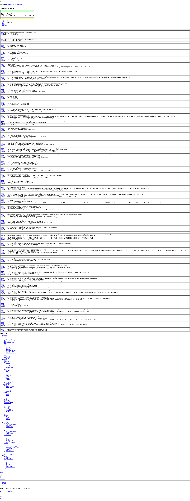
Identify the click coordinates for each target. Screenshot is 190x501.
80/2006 (2, 226)
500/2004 (2, 200)
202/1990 (2, 52)
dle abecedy (8, 363)
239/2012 (2, 279)
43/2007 (2, 239)
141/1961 (2, 42)
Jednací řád (6, 344)
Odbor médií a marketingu (10, 442)
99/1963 (2, 44)
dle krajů (7, 368)
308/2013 (2, 286)
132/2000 (2, 109)
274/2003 (2, 181)
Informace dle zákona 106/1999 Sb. (6, 491)
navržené (7, 417)
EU (6, 465)
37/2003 (2, 174)
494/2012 (2, 281)
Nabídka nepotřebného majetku (11, 353)
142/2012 (2, 275)
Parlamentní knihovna (7, 355)
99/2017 (2, 309)
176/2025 (2, 325)
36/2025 (2, 323)
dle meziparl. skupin (9, 367)
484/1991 (2, 58)
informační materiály (9, 433)
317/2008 (2, 252)
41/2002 (2, 143)
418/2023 (2, 319)
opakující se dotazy (9, 448)
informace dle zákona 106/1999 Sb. (11, 446)
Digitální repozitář (7, 401)
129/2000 (2, 34)
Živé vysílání (6, 392)
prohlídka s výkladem (9, 426)
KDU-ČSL (8, 373)
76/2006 (2, 224)
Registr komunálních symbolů (9, 451)
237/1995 (2, 78)
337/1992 (2, 60)
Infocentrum (6, 430)
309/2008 (2, 249)
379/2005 (2, 216)
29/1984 (2, 46)
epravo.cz (3, 24)
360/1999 (2, 89)
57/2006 (2, 223)
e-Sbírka (3, 21)
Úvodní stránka (4, 335)
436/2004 (2, 199)
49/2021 (2, 316)
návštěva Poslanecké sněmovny (11, 431)
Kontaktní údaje (6, 456)
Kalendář (5, 385)
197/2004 (2, 189)
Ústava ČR (6, 343)
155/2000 (2, 111)
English (1, 472)
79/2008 (2, 245)
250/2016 (2, 40)
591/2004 (2, 206)
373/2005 (2, 215)
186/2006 (2, 228)
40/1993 (2, 125)
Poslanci (5, 362)
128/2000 (2, 33)
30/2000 (2, 91)
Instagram (1, 498)
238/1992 (2, 124)
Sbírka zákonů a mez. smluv (18, 4)
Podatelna (7, 457)
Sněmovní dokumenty (7, 414)
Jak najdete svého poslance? (8, 459)
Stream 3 (7, 395)
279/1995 (2, 80)
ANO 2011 (8, 370)
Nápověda (4, 483)
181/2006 (2, 227)
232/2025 (2, 326)
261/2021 (2, 317)
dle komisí (8, 365)
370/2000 (2, 116)
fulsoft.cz (3, 27)
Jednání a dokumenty (10, 4)
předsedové (8, 378)
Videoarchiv (8, 398)
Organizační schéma (9, 347)
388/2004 (2, 195)
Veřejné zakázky (8, 349)
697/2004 (2, 208)
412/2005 (2, 220)
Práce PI (7, 358)
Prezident (7, 461)
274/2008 (2, 246)
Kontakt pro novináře (9, 440)
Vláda (7, 463)
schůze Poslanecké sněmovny (11, 424)
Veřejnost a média (5, 422)
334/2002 (2, 169)
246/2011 (2, 272)
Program (7, 439)
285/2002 (2, 158)
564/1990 (2, 53)
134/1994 (2, 71)
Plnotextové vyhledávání (5, 476)
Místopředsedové (7, 361)
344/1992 (2, 61)
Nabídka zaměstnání (9, 352)
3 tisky (7, 18)
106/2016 (2, 298)
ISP (1, 479)
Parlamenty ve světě (9, 466)
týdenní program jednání (10, 386)
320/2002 (2, 39)
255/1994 (2, 76)
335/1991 (2, 54)
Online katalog (8, 356)
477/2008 (2, 254)
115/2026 (2, 329)
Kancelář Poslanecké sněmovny (9, 346)
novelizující (8, 419)
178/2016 (2, 299)
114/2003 (2, 177)
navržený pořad (8, 389)
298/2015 (2, 297)
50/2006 (2, 222)
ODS (7, 371)
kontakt (7, 434)
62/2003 (2, 176)
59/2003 (2, 175)
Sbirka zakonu (4, 22)
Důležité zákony (6, 345)
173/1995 (2, 128)
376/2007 (2, 243)
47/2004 (2, 188)
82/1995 (2, 77)
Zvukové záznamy (9, 397)
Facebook (1, 495)
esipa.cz (3, 26)
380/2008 (2, 253)
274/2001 (2, 122)
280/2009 (2, 261)
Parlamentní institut (7, 357)
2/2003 (2, 171)
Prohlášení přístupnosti (5, 484)
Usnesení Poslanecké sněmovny (9, 402)
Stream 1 (7, 393)
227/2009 (2, 260)
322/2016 (2, 305)
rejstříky (7, 413)
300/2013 (2, 284)
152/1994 (2, 32)
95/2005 (2, 209)
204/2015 (2, 294)
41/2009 (2, 258)
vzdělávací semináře (9, 432)
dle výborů (8, 364)
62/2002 (2, 145)
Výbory (5, 377)
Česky (3, 474)
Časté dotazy (6, 469)
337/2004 (2, 193)
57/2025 (2, 324)
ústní (7, 405)
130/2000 (2, 35)
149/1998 (2, 84)
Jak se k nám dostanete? (8, 458)
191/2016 (2, 300)
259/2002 (2, 157)
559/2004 (2, 202)
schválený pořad (8, 390)
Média (5, 437)
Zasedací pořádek (7, 383)
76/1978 (2, 45)
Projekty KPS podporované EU (11, 350)
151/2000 (2, 110)
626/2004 (2, 207)
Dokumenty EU (6, 415)
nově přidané (8, 408)
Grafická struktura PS (7, 382)
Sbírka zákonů (8, 421)
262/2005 (2, 214)
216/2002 (2, 152)
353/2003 (2, 183)
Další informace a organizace (10, 467)
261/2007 (2, 242)
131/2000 (2, 105)
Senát (7, 462)
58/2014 (2, 290)
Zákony (5, 416)
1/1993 (2, 64)
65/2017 (2, 306)
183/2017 (2, 310)
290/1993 (2, 70)
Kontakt (3, 455)
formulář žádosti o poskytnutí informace (12, 447)
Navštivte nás (6, 423)
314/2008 (2, 250)
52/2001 (2, 117)
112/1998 (2, 83)
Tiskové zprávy (8, 438)
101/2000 (2, 92)
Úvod (6, 4)
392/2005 (2, 217)
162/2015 (2, 293)
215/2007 (2, 240)
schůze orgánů (8, 425)
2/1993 (2, 65)
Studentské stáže (8, 354)
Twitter (1, 496)
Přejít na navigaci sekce (11, 2)
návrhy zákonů (8, 409)
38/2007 (2, 235)
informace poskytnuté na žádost (11, 449)
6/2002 (2, 142)
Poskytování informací (9, 348)
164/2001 (2, 118)
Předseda (5, 360)
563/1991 (2, 59)
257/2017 (2, 311)
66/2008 (2, 244)
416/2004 (2, 196)
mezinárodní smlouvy (9, 410)
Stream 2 (7, 394)
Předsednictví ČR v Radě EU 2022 (9, 340)
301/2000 (2, 135)
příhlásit (3, 479)
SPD (7, 374)
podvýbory (8, 379)
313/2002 (2, 163)
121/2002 (2, 150)
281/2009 (2, 262)
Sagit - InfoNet (4, 23)
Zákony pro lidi (4, 25)
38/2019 (2, 312)
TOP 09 (7, 376)
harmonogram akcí (9, 387)
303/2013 (2, 285)
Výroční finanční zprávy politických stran (10, 453)
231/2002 (2, 155)
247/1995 (2, 79)
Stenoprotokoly (6, 400)
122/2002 (2, 151)
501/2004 (2, 201)
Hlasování (6, 399)
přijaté (7, 418)
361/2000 (2, 115)
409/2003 (2, 184)
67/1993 (2, 67)
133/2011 (2, 271)
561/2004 (2, 203)
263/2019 (2, 313)
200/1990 (2, 48)
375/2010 (2, 268)
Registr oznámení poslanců (8, 381)
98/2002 (2, 148)
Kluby (5, 369)
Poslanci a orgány (5, 359)
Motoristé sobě (8, 375)
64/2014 (2, 291)
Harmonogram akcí (9, 339)
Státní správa (8, 464)
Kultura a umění (6, 429)
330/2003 (2, 182)
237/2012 (2, 278)
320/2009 (2, 265)
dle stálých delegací (9, 366)
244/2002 (2, 156)
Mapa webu (4, 482)
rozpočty (7, 411)
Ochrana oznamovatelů (10, 351)
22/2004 (2, 187)
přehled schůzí (8, 391)
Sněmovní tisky (6, 407)
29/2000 (2, 90)
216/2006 (2, 230)
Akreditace (8, 441)
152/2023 (2, 318)
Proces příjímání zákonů (8, 341)
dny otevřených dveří (9, 427)
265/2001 (2, 121)
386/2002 (2, 170)
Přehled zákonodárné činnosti (9, 342)
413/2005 (2, 221)
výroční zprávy (8, 450)
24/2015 (2, 292)
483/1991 (2, 57)
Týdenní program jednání (10, 338)
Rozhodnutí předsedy (7, 403)
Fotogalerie (6, 443)
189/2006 (2, 229)
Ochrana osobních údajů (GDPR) (9, 454)
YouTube (1, 493)
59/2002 (2, 144)
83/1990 (2, 47)
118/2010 (2, 266)
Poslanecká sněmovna (5, 336)
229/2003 (2, 180)
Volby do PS (6, 337)
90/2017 (2, 307)
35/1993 (2, 66)
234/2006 (2, 234)
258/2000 (2, 112)
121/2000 (2, 93)
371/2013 (2, 287)
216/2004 (2, 190)
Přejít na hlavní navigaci (4, 2)
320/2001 (2, 137)
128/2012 (2, 274)
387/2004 (2, 194)
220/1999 (2, 86)
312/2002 (2, 162)
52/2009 (2, 259)
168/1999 (2, 85)
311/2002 (2, 161)
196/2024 (2, 322)
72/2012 (2, 273)
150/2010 (2, 267)
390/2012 (2, 280)
